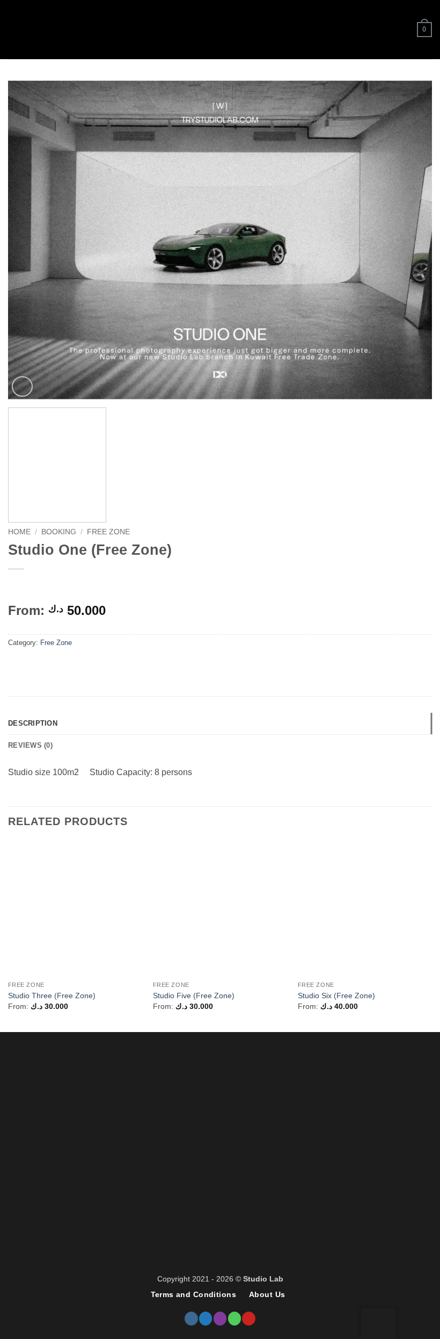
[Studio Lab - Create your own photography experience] (220, 29)
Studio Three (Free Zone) (52, 995)
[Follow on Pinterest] (248, 1318)
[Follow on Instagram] (191, 1318)
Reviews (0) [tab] (30, 745)
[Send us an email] (220, 1318)
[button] (14, 29)
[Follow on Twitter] (205, 1318)
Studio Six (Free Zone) (336, 995)
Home (19, 532)
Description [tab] (32, 723)
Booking (58, 532)
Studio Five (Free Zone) (193, 995)
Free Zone (108, 532)
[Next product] (17, 586)
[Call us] (234, 1318)
